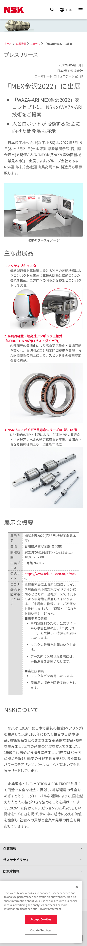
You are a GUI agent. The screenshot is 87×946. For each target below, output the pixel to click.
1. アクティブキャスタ (20, 265)
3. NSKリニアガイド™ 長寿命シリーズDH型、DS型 (40, 429)
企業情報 (9, 848)
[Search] (52, 9)
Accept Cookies (41, 919)
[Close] (76, 886)
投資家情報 (11, 871)
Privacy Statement (49, 909)
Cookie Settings (41, 930)
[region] (41, 912)
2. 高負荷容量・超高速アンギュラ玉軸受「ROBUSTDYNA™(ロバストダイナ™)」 (33, 338)
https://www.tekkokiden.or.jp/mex (50, 573)
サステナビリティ (16, 859)
